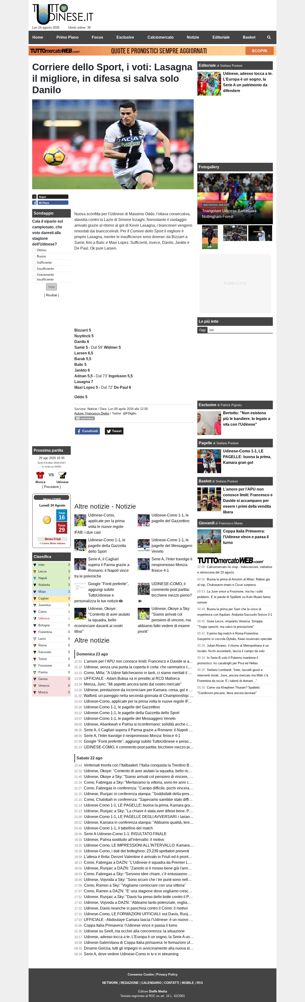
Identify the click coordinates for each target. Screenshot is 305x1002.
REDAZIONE (130, 983)
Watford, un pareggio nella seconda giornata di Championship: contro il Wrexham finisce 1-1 (161, 696)
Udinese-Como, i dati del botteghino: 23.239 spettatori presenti (136, 851)
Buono (41, 256)
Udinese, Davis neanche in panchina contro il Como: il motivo (136, 908)
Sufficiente (44, 262)
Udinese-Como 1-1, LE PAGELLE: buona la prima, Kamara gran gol (141, 805)
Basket (205, 481)
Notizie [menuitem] (193, 37)
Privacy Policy (167, 974)
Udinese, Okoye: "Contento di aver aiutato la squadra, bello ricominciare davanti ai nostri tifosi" (102, 620)
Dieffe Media (158, 991)
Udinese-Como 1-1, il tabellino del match (118, 828)
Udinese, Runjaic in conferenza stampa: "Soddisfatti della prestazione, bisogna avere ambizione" (166, 794)
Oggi (202, 330)
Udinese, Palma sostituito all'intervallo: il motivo (124, 840)
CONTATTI (171, 983)
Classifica (42, 557)
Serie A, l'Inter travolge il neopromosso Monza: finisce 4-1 (172, 565)
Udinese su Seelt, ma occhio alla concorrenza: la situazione (134, 931)
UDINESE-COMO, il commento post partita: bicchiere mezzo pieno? (172, 589)
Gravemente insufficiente (45, 277)
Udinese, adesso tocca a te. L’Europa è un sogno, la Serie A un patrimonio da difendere (157, 937)
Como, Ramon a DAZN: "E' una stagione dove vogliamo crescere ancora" (146, 891)
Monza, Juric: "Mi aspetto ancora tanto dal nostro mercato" (133, 684)
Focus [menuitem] (97, 37)
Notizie (92, 409)
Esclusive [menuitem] (125, 37)
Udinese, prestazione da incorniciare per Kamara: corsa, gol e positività (144, 690)
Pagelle (205, 443)
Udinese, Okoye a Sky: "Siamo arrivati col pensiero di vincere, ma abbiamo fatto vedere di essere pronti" (164, 620)
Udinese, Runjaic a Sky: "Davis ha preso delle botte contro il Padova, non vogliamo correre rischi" (166, 897)
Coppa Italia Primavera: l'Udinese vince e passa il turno (130, 925)
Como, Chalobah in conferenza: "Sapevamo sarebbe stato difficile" (140, 800)
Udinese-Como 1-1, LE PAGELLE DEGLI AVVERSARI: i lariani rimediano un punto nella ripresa (165, 817)
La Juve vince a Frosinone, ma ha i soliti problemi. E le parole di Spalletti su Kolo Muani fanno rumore (233, 597)
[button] (51, 287)
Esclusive (207, 405)
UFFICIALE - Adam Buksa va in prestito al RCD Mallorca (132, 678)
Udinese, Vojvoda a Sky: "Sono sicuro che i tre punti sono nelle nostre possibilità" (152, 880)
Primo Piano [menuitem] (67, 37)
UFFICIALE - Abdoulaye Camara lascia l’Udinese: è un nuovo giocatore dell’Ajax (152, 920)
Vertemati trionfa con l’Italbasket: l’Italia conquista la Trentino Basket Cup (145, 765)
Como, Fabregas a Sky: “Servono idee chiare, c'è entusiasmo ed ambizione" (148, 874)
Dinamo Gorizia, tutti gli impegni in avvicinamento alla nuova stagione (142, 948)
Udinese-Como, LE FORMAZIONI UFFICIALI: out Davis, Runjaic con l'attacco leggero (156, 914)
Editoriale (208, 65)
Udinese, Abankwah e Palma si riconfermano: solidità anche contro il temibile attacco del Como (164, 724)
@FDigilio (129, 413)
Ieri (211, 330)
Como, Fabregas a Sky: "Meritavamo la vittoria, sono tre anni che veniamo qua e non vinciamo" (164, 782)
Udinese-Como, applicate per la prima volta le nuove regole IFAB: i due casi (148, 701)
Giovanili (206, 523)
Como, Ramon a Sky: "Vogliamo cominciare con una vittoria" (135, 885)
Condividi (89, 431)
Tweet (116, 431)
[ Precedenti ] (51, 487)
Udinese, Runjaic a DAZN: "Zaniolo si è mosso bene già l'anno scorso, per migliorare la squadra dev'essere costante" (183, 868)
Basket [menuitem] (249, 37)
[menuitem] (269, 37)
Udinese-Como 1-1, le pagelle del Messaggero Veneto (172, 545)
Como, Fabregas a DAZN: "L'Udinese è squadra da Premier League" (142, 862)
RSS (200, 983)
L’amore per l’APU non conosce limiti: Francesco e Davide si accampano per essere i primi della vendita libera (177, 661)
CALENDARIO (151, 983)
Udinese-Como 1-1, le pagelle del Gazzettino (122, 707)
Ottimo (41, 250)
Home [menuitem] (37, 37)
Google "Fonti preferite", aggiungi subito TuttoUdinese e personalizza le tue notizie (153, 741)
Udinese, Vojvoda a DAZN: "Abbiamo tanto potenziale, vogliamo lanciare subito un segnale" (161, 902)
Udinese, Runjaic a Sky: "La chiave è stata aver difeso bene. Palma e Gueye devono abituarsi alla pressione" (176, 811)
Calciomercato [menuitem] (160, 37)
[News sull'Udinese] (62, 14)
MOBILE (188, 983)
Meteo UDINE (52, 499)
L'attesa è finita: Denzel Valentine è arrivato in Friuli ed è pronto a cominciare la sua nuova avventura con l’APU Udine (183, 857)
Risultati (51, 295)
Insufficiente (45, 269)
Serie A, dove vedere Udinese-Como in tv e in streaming (131, 954)
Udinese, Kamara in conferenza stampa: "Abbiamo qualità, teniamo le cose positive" (155, 822)
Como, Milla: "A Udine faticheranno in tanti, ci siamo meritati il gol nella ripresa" (150, 673)
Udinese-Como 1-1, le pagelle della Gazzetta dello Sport (107, 545)
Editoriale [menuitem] (221, 37)
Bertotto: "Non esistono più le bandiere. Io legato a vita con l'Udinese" (246, 418)
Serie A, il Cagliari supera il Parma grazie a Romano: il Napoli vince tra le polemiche (155, 730)
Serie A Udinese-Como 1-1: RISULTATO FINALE (125, 834)
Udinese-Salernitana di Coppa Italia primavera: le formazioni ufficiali (141, 943)
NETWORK (110, 983)
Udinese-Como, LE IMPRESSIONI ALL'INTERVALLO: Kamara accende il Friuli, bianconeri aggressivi (170, 845)
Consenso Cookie (141, 974)
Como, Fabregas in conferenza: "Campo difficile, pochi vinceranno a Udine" (147, 788)
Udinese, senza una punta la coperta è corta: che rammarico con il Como (145, 667)
